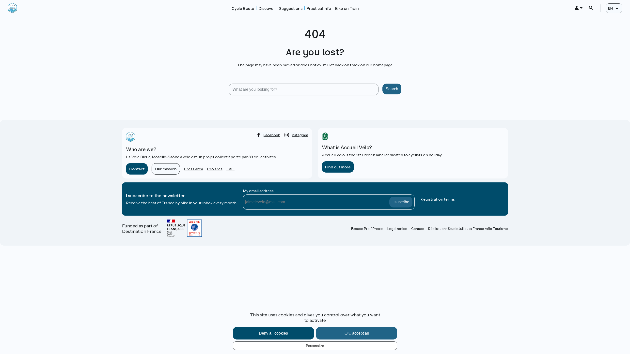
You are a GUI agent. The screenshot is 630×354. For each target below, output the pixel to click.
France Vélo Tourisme (490, 228)
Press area (193, 168)
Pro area (214, 168)
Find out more (338, 166)
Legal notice (397, 228)
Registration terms (438, 199)
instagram (300, 135)
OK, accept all (357, 333)
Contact (136, 168)
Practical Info (319, 8)
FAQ (230, 168)
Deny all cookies (273, 333)
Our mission (166, 168)
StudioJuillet (458, 228)
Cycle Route (243, 8)
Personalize (315, 346)
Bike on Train (347, 8)
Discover (266, 8)
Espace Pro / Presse (367, 228)
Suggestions (290, 8)
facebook (272, 135)
